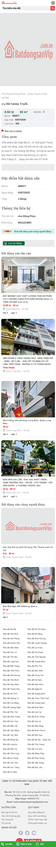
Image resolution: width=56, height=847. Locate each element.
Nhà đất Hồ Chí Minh (36, 629)
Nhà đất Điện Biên (11, 648)
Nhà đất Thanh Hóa (11, 689)
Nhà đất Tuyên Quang (36, 643)
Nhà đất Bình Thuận (36, 717)
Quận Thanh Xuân (37, 94)
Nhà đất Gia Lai (34, 721)
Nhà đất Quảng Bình (36, 694)
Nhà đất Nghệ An (34, 689)
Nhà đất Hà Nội (9, 629)
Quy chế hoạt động (37, 816)
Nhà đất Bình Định (35, 707)
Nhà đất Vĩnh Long (11, 753)
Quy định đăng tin (36, 812)
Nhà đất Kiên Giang (35, 758)
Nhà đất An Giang (10, 758)
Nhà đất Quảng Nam (36, 703)
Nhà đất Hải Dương (11, 675)
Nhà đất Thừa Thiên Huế (38, 698)
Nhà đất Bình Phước (36, 730)
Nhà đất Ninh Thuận (11, 717)
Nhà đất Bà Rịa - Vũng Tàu (39, 740)
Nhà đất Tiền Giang (35, 744)
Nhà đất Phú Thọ (34, 666)
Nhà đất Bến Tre (10, 749)
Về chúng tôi (7, 819)
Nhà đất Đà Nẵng (34, 634)
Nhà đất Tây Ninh (10, 735)
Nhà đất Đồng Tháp (35, 753)
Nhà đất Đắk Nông (35, 726)
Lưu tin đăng (15, 243)
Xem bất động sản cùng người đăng (32, 231)
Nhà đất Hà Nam (34, 680)
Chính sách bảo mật (37, 819)
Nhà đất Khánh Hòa (11, 643)
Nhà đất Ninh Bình (35, 684)
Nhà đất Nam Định (11, 684)
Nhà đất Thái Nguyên (36, 657)
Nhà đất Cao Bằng (11, 703)
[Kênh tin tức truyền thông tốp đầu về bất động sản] (9, 2)
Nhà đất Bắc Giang (11, 666)
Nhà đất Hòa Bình (10, 634)
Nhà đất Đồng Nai (10, 740)
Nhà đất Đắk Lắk (10, 726)
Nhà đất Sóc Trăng (11, 767)
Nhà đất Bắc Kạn (34, 735)
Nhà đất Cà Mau (10, 772)
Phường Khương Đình (13, 94)
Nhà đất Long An (10, 744)
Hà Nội (5, 98)
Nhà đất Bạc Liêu (34, 767)
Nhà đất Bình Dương (36, 638)
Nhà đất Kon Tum (10, 721)
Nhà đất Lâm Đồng (11, 730)
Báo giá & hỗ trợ (9, 812)
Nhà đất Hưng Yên (35, 675)
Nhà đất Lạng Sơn (11, 661)
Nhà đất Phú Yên (10, 712)
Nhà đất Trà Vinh (34, 749)
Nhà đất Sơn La (10, 652)
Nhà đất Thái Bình (11, 680)
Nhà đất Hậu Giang (35, 763)
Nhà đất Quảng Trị (11, 698)
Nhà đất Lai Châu (34, 648)
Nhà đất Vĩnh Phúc (11, 671)
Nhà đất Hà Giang (35, 652)
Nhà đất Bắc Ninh (35, 671)
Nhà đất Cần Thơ (10, 763)
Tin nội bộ (6, 823)
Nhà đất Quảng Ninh (36, 661)
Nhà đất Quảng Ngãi (11, 707)
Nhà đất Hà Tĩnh (10, 694)
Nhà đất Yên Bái (10, 657)
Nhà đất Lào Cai (34, 712)
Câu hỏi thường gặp (10, 816)
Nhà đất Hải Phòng (11, 638)
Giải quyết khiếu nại (37, 823)
